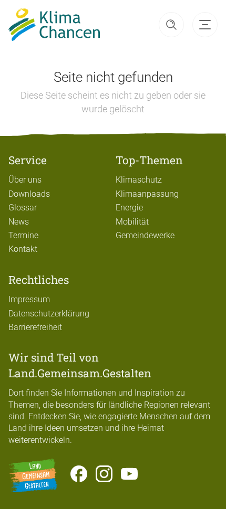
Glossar (22, 208)
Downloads (29, 194)
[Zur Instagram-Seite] (104, 475)
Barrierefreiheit (35, 327)
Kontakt (22, 249)
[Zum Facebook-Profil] (78, 475)
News (18, 222)
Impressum (29, 299)
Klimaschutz (139, 180)
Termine (23, 235)
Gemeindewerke (145, 235)
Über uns (25, 180)
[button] (171, 24)
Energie (129, 208)
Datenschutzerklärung (48, 314)
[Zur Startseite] (54, 24)
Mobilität (132, 222)
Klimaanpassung (147, 194)
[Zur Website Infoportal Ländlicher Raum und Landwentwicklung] (33, 475)
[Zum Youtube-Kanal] (129, 475)
